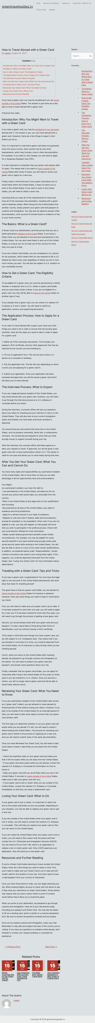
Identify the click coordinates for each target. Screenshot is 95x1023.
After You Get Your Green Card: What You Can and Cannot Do (28, 81)
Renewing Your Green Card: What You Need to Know (24, 88)
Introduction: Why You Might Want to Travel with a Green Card (29, 66)
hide (33, 61)
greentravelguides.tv (17, 6)
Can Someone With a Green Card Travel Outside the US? (23, 976)
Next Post (51, 946)
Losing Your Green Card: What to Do (18, 91)
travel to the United (41, 293)
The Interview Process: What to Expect (19, 78)
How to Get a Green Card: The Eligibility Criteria (23, 72)
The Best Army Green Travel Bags (37, 974)
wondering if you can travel (47, 129)
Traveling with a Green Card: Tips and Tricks (21, 85)
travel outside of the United (14, 593)
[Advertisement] (47, 27)
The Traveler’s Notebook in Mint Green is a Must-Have (53, 975)
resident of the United (27, 234)
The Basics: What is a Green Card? (17, 69)
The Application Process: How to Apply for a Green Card (26, 75)
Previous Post (12, 946)
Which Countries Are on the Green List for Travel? (8, 976)
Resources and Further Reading (16, 94)
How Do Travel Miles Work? (82, 238)
